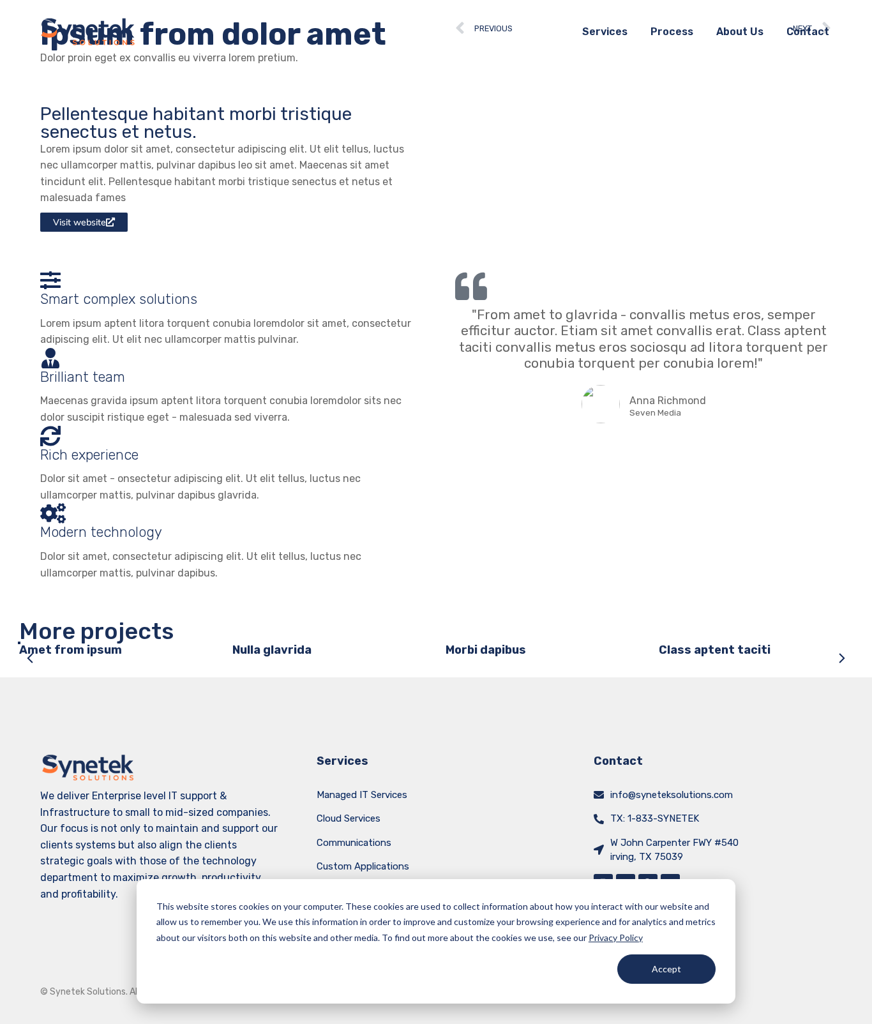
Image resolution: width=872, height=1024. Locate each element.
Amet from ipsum (70, 650)
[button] (31, 658)
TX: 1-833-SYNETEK (654, 818)
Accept (666, 968)
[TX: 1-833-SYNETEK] (599, 819)
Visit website (79, 222)
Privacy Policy (616, 937)
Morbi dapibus (486, 650)
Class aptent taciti (715, 650)
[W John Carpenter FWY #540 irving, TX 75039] (599, 850)
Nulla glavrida (272, 650)
